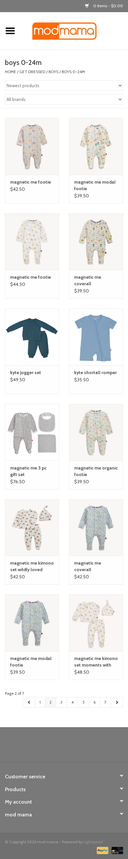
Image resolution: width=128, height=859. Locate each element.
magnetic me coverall (87, 280)
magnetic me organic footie (96, 471)
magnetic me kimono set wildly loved (32, 566)
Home (10, 71)
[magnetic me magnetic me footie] (32, 146)
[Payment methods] (102, 850)
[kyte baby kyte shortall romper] (96, 337)
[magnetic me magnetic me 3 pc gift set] (32, 432)
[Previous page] (29, 702)
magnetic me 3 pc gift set (28, 471)
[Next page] (117, 702)
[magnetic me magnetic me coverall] (96, 241)
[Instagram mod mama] (75, 747)
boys (53, 71)
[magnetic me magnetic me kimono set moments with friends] (96, 622)
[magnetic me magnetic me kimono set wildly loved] (32, 527)
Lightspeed (93, 841)
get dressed (32, 71)
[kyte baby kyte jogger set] (32, 337)
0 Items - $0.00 (107, 5)
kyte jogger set (25, 372)
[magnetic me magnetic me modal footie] (96, 146)
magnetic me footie (30, 182)
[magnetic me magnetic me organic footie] (96, 432)
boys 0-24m (73, 71)
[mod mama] (74, 30)
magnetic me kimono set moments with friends (96, 661)
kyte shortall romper (95, 372)
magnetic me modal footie (95, 185)
